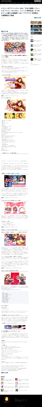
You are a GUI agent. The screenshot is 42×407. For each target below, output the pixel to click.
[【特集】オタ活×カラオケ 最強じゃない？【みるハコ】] (32, 41)
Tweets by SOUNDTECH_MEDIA (35, 64)
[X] (35, 17)
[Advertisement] (15, 25)
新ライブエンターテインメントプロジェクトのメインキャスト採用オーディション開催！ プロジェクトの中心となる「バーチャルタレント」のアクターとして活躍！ (9, 387)
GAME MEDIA (16, 400)
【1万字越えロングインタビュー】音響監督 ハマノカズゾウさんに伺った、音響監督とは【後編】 (37, 59)
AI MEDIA (26, 400)
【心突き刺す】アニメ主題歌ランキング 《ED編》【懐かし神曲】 (37, 55)
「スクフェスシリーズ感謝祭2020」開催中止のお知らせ (9, 383)
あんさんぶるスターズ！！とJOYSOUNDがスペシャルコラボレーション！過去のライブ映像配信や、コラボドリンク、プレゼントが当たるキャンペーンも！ (9, 380)
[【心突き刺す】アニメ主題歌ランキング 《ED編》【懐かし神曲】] (32, 55)
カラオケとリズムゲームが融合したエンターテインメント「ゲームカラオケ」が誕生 (37, 45)
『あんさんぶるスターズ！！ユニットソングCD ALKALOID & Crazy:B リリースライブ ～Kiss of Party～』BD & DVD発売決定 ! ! (9, 391)
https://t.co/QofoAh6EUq (4, 306)
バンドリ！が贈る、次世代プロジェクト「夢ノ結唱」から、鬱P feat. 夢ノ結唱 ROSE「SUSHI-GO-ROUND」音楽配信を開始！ (24, 387)
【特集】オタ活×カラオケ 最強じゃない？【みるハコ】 (37, 41)
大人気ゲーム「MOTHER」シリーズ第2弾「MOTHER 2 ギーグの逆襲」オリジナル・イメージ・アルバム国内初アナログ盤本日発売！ (24, 380)
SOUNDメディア (3, 18)
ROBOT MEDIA (22, 400)
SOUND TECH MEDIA (6, 1)
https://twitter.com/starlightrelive (9, 354)
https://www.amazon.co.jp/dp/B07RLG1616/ (13, 352)
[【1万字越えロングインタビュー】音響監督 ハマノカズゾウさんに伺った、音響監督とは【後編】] (32, 60)
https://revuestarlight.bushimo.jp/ (9, 353)
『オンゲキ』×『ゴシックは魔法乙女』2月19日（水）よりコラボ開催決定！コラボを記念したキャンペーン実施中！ (24, 383)
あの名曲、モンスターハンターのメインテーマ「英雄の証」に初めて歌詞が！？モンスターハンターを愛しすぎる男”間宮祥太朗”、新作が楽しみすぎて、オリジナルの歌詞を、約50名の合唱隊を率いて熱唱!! (37, 50)
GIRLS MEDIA (19, 400)
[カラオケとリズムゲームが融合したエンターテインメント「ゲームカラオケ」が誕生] (32, 46)
